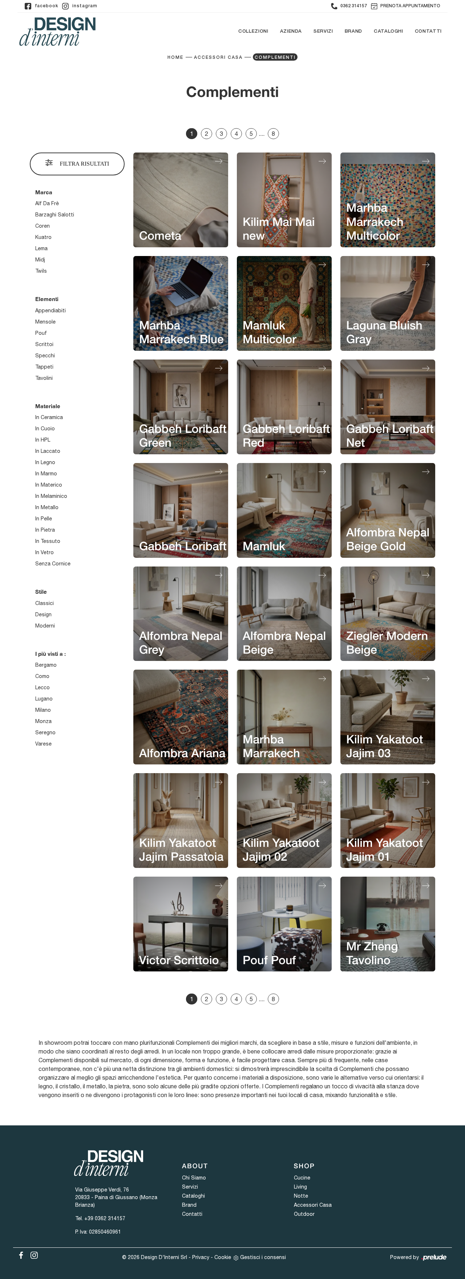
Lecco (42, 687)
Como (42, 676)
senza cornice (52, 564)
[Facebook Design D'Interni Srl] (19, 1254)
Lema (41, 248)
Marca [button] (43, 192)
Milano (43, 710)
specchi (45, 355)
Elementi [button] (46, 299)
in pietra (45, 530)
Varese (43, 744)
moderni (45, 626)
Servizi (323, 31)
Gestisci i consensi (263, 1257)
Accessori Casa (218, 58)
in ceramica (49, 417)
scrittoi (44, 344)
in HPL (42, 440)
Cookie (222, 1257)
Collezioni (253, 31)
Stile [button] (41, 591)
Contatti (428, 31)
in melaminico (51, 496)
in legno (45, 462)
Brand (353, 31)
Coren (42, 226)
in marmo (46, 473)
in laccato (47, 451)
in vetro (44, 552)
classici (44, 603)
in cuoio (45, 428)
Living (300, 1187)
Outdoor (304, 1214)
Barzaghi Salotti (54, 215)
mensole (45, 322)
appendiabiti (50, 310)
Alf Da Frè (47, 203)
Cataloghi (388, 31)
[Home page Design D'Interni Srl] (57, 31)
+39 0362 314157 (104, 1218)
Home (175, 58)
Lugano (44, 699)
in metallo (46, 507)
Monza (43, 721)
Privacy (200, 1257)
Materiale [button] (47, 406)
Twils (41, 271)
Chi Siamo (194, 1178)
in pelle (43, 518)
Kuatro (43, 237)
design (43, 614)
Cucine (302, 1178)
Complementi (275, 58)
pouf (41, 333)
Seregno (45, 732)
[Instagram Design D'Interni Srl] (32, 1254)
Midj (40, 260)
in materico (48, 485)
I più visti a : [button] (50, 653)
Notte (301, 1196)
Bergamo (46, 665)
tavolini (44, 378)
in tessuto (47, 541)
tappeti (44, 367)
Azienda (291, 31)
